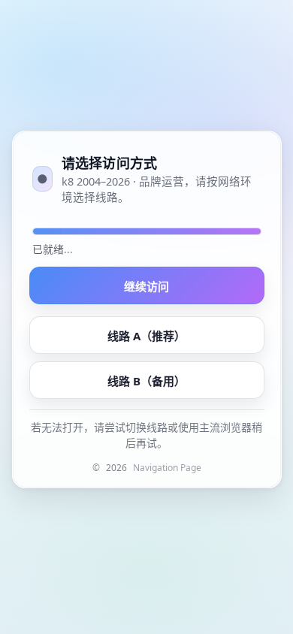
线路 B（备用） (146, 380)
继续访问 (146, 286)
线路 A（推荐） (146, 335)
